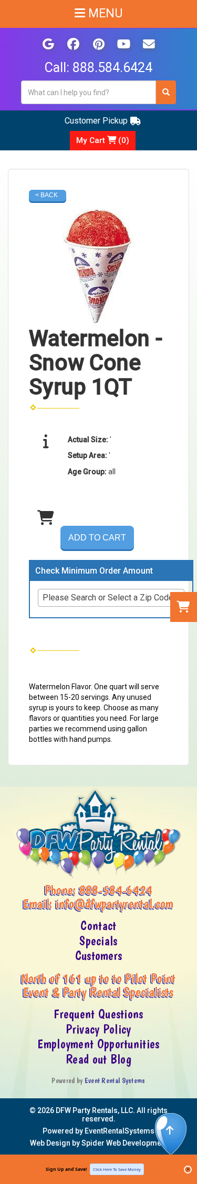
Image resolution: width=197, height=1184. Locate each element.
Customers (98, 955)
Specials (98, 941)
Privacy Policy (98, 1029)
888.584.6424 (112, 67)
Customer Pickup (96, 121)
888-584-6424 (116, 890)
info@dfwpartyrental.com (115, 903)
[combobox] (111, 598)
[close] (188, 1169)
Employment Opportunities (98, 1044)
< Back (46, 195)
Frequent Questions (98, 1014)
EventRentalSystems (119, 1131)
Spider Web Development (124, 1143)
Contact (98, 925)
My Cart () (102, 140)
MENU (104, 13)
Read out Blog (98, 1059)
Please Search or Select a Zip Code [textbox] (108, 598)
